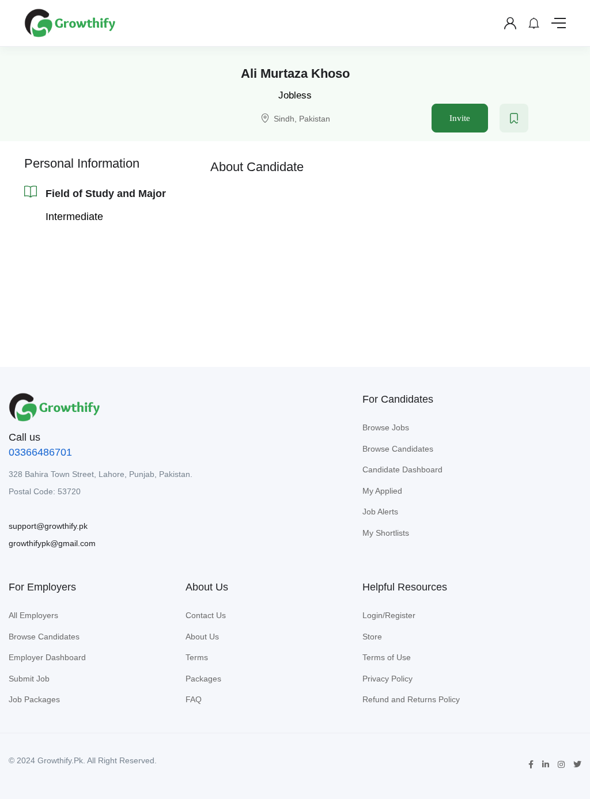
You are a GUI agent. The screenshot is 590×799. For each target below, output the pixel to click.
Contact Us (206, 615)
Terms (197, 657)
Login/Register (388, 615)
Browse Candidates (397, 448)
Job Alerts (380, 511)
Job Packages (34, 699)
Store (372, 636)
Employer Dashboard (47, 657)
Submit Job (29, 678)
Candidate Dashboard (402, 469)
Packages (203, 678)
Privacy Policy (387, 678)
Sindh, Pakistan (302, 118)
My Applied (382, 490)
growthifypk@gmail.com (52, 543)
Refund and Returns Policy (411, 699)
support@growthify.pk (48, 526)
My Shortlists (385, 532)
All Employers (33, 615)
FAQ (194, 699)
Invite (459, 118)
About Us (202, 636)
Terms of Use (386, 657)
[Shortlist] (514, 118)
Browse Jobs (385, 427)
